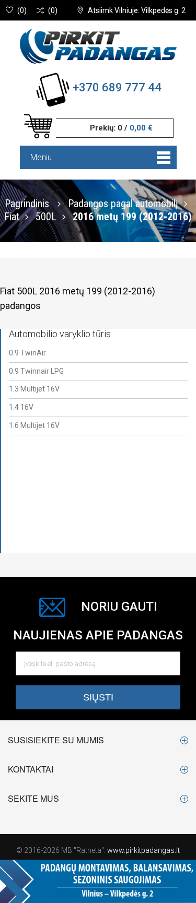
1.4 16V (21, 407)
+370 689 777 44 (117, 87)
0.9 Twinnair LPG (36, 371)
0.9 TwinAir (27, 353)
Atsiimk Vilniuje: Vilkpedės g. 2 (137, 10)
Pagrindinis (27, 203)
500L (46, 216)
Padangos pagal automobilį (123, 203)
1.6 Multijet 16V (34, 425)
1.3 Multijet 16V (34, 389)
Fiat (11, 216)
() (22, 10)
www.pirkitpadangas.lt (143, 850)
